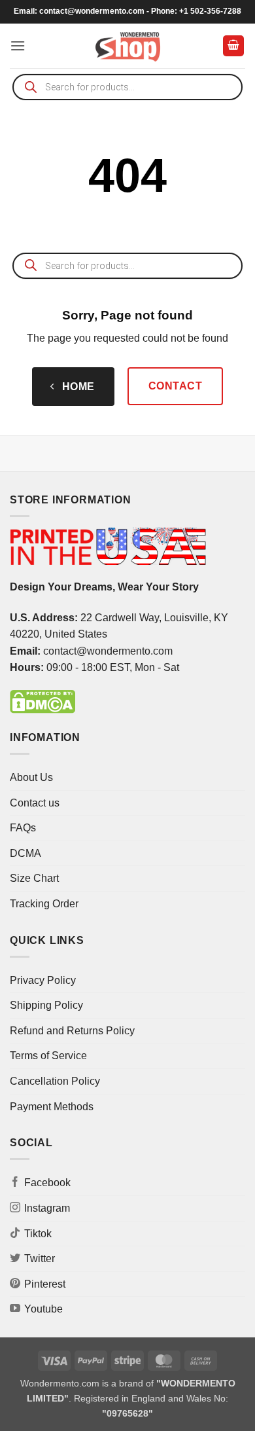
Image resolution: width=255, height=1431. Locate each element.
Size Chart (34, 878)
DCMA (25, 853)
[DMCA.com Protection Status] (42, 700)
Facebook (47, 1182)
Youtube (43, 1308)
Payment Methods (52, 1106)
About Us (31, 777)
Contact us (35, 802)
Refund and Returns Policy (72, 1030)
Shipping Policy (46, 1005)
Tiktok (38, 1233)
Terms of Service (48, 1055)
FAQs (23, 827)
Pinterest (44, 1284)
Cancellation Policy (55, 1081)
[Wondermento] (128, 45)
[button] (18, 45)
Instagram (47, 1208)
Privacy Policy (43, 980)
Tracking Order (44, 903)
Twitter (39, 1258)
